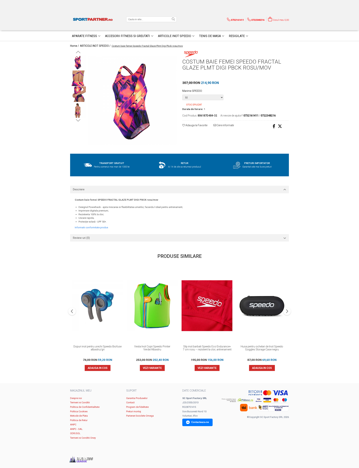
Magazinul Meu (80, 390)
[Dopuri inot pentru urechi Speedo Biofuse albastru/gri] (97, 305)
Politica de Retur (79, 420)
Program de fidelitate (137, 407)
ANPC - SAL (76, 429)
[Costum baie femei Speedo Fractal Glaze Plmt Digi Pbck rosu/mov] (132, 100)
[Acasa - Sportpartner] (93, 19)
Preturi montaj (133, 411)
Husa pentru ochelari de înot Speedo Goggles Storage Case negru (262, 348)
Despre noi (76, 398)
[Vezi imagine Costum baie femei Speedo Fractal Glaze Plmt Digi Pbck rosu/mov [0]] (78, 62)
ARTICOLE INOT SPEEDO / (95, 45)
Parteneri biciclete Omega (140, 415)
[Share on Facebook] (274, 126)
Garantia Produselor (137, 398)
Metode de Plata (79, 415)
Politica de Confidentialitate (84, 407)
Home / (74, 45)
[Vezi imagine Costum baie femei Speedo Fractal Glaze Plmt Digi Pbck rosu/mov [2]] (78, 94)
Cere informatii (225, 125)
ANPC (73, 424)
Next (78, 120)
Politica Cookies (79, 411)
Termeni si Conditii (80, 402)
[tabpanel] (132, 100)
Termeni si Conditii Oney (83, 437)
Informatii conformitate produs (91, 227)
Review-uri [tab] (81, 238)
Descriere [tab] (79, 189)
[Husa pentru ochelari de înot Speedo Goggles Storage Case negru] (261, 305)
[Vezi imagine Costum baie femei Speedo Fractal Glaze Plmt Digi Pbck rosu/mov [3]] (78, 110)
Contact (130, 402)
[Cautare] (173, 19)
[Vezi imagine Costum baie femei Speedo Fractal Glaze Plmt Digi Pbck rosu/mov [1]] (78, 78)
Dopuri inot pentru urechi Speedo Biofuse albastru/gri (97, 348)
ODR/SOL (75, 433)
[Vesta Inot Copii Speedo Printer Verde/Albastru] (152, 305)
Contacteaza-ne (200, 422)
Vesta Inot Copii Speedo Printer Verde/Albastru (152, 348)
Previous (78, 52)
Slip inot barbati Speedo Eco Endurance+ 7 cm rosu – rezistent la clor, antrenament (207, 348)
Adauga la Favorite (196, 125)
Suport (131, 390)
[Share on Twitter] (280, 126)
